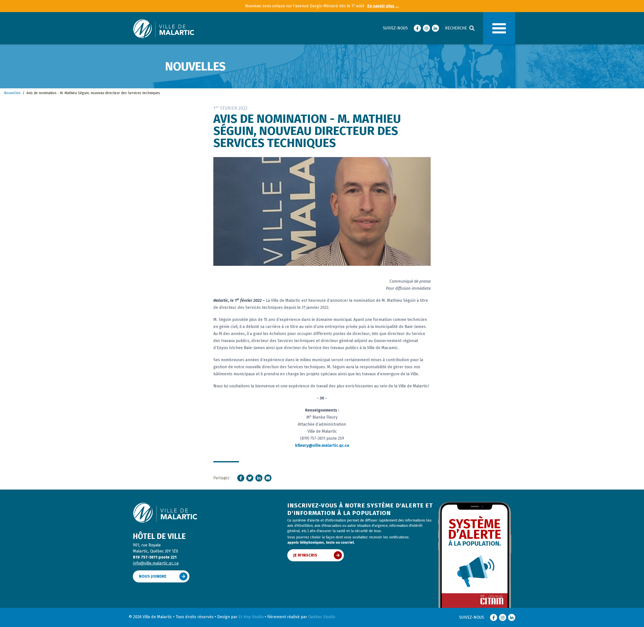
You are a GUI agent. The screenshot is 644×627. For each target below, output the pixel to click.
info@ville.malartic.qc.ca (156, 563)
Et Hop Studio (251, 616)
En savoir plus (383, 6)
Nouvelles (12, 93)
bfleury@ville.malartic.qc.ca (322, 445)
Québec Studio (321, 616)
